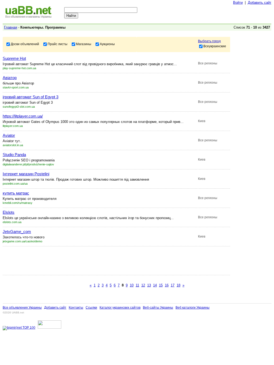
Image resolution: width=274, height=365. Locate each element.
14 (155, 285)
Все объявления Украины (22, 307)
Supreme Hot (14, 58)
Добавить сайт (259, 3)
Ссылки (91, 307)
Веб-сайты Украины (158, 307)
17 (172, 285)
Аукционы (107, 43)
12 (143, 285)
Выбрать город (209, 41)
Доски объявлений (25, 43)
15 (161, 285)
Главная (10, 27)
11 (137, 285)
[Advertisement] (100, 260)
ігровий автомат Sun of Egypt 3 (30, 97)
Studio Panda (14, 154)
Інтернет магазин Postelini (26, 174)
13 (149, 285)
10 (132, 285)
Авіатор (10, 77)
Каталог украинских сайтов (120, 307)
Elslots (8, 212)
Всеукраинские (214, 46)
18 (178, 285)
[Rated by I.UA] (49, 327)
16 (167, 285)
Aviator (9, 135)
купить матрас (16, 193)
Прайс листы (57, 43)
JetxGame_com (17, 231)
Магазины (83, 43)
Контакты (76, 307)
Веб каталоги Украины (193, 307)
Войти (238, 3)
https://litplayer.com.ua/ (23, 116)
